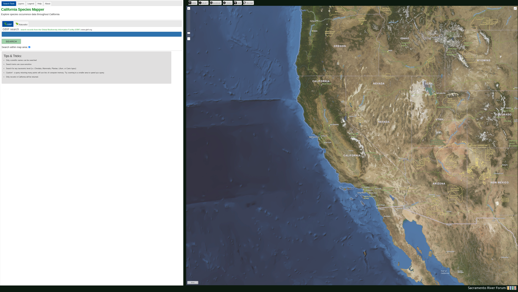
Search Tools (9, 3)
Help (40, 3)
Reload (249, 3)
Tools (229, 3)
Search (11, 41)
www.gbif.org (86, 30)
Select (205, 3)
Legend (31, 3)
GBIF (9, 24)
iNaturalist (23, 24)
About (47, 3)
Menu (194, 3)
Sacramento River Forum (487, 288)
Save (239, 3)
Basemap (217, 3)
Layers (21, 3)
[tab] (9, 3)
